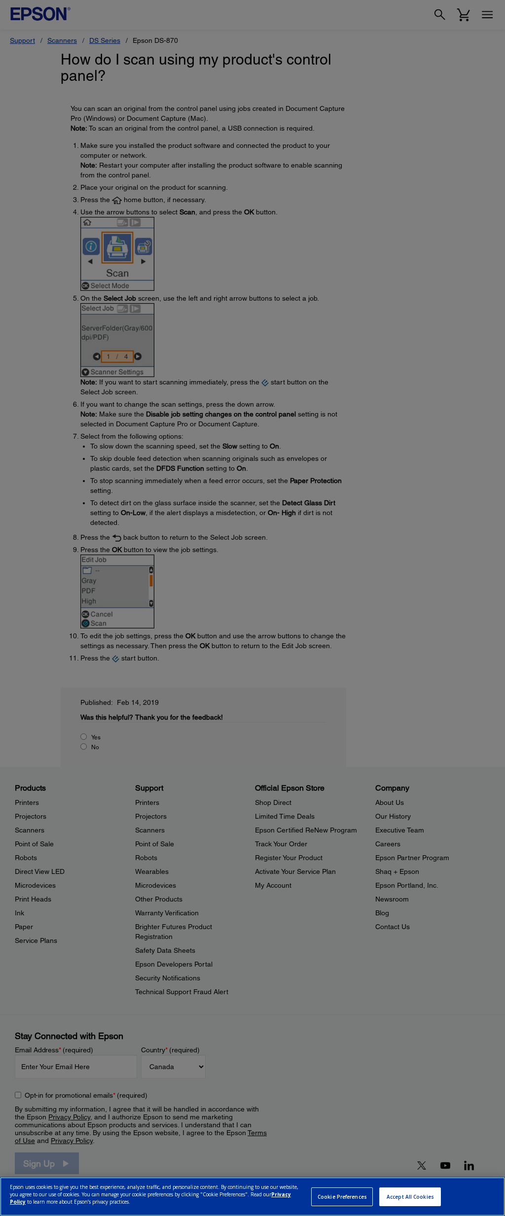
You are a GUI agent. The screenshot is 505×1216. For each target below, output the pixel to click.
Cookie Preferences (342, 1196)
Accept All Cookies (410, 1196)
